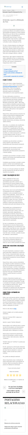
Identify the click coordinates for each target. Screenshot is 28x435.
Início (4, 10)
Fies (15, 308)
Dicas (8, 10)
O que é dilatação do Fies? (11, 71)
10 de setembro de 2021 (12, 15)
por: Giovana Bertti (8, 16)
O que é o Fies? (8, 69)
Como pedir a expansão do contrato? (14, 76)
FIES (13, 10)
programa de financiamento (10, 86)
